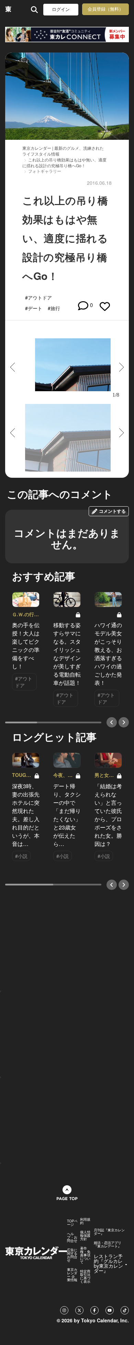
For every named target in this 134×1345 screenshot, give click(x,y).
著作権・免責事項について (85, 1255)
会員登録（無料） (105, 9)
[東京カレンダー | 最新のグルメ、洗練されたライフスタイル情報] (8, 9)
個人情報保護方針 (85, 1235)
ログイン (61, 9)
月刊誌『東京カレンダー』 (109, 1231)
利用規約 (85, 1221)
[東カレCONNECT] (67, 34)
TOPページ (72, 1222)
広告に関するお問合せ (72, 1255)
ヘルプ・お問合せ (72, 1237)
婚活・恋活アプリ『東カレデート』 (107, 1244)
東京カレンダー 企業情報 (72, 1274)
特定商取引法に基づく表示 (85, 1276)
